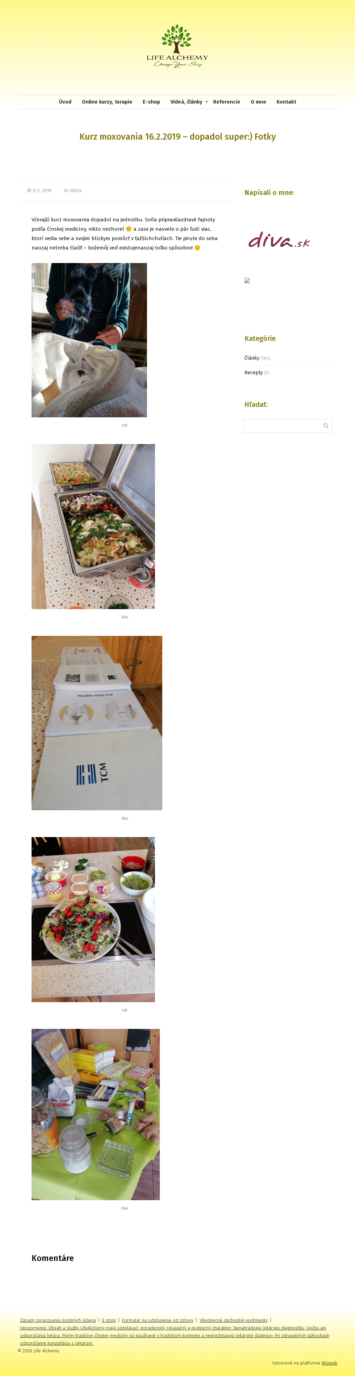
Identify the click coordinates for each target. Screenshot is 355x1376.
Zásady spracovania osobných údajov (58, 1320)
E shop (109, 1320)
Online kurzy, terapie (107, 102)
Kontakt (286, 102)
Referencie (226, 102)
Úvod (65, 102)
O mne (258, 102)
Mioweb (329, 1363)
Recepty (253, 373)
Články (251, 358)
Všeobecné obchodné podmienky (234, 1320)
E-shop (151, 102)
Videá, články (186, 102)
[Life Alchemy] (177, 47)
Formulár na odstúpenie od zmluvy (157, 1320)
